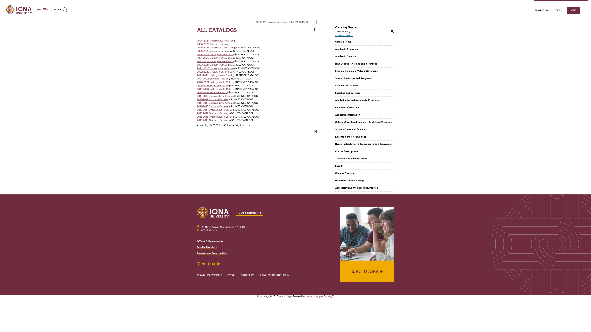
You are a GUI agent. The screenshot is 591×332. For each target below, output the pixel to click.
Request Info (542, 10)
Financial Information (347, 107)
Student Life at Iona (346, 85)
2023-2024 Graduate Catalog (213, 64)
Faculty (339, 166)
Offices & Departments (210, 241)
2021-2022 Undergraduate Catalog (215, 75)
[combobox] (286, 22)
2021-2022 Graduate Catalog (212, 78)
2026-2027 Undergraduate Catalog (216, 40)
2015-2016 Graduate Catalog (212, 120)
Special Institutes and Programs (353, 78)
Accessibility (247, 274)
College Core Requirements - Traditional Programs (363, 122)
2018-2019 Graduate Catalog (212, 99)
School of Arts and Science (350, 129)
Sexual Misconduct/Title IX (274, 274)
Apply (574, 10)
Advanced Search (344, 35)
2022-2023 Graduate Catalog (213, 71)
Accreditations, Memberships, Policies (356, 187)
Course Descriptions (346, 151)
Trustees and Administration (351, 158)
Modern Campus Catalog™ (320, 296)
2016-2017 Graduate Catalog (212, 113)
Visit (558, 10)
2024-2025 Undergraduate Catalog (216, 54)
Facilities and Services (347, 93)
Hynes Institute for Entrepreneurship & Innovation (363, 144)
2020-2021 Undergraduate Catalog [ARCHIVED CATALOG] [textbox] (282, 22)
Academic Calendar (346, 56)
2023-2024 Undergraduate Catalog (216, 61)
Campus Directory (345, 173)
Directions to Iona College (349, 180)
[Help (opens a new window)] (314, 29)
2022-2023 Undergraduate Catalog (216, 68)
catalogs (264, 296)
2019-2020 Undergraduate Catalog (215, 89)
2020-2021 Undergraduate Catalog (215, 82)
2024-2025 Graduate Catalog (213, 57)
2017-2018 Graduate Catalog (212, 106)
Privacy (231, 274)
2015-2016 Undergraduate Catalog (215, 116)
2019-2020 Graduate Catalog (213, 92)
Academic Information (347, 114)
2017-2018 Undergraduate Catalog (215, 103)
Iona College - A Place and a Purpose (356, 63)
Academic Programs (346, 49)
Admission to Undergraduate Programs (357, 100)
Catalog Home (343, 41)
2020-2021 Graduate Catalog (213, 85)
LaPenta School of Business (350, 136)
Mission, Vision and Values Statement (356, 71)
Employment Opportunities (212, 253)
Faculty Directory (207, 247)
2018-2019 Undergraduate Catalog (215, 96)
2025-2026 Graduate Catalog (213, 51)
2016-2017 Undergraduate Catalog (215, 109)
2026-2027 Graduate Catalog (213, 44)
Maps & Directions (248, 213)
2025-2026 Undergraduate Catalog (216, 47)
